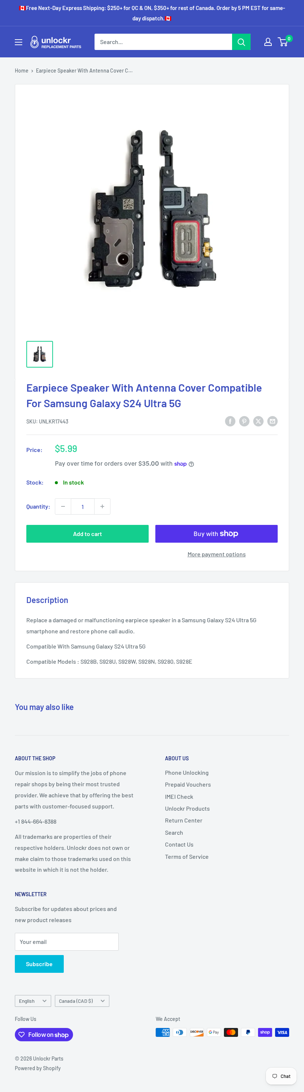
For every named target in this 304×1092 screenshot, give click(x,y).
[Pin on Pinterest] (244, 420)
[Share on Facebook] (230, 420)
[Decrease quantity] (63, 506)
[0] (283, 41)
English (26, 1001)
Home (22, 70)
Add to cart (87, 533)
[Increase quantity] (102, 506)
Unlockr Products (187, 808)
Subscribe (39, 963)
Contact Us (179, 844)
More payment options (217, 553)
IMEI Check (179, 796)
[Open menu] (18, 42)
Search (174, 832)
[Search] (241, 42)
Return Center (183, 820)
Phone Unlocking (187, 772)
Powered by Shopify (38, 1068)
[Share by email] (272, 420)
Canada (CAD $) (76, 1001)
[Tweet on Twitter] (258, 420)
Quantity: (38, 506)
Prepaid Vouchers (188, 784)
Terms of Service (187, 856)
